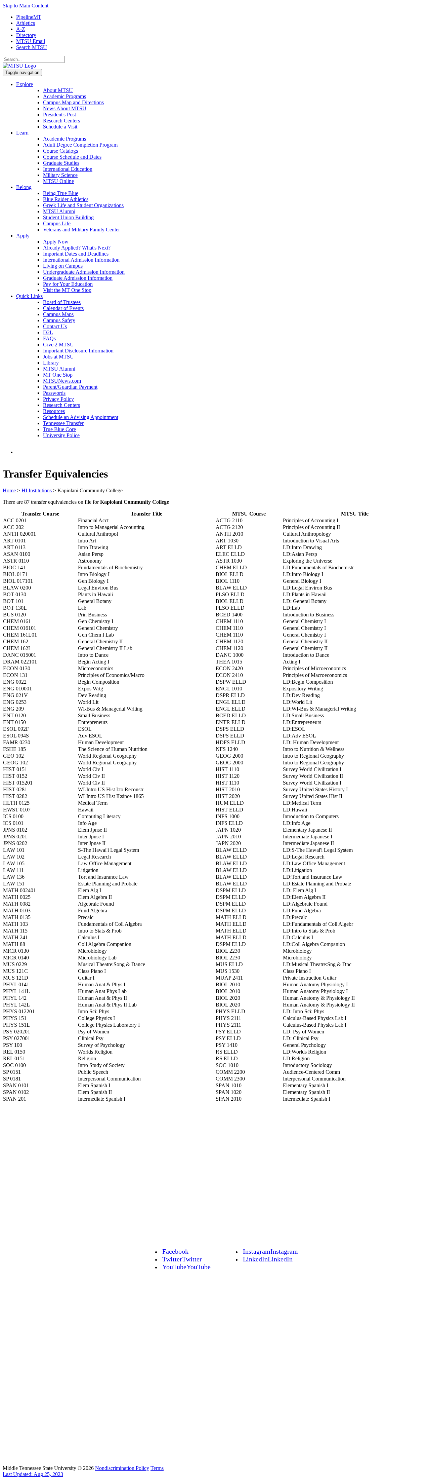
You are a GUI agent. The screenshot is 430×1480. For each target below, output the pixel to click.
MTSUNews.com (62, 381)
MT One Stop (58, 375)
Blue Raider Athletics (65, 199)
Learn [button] (22, 133)
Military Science (60, 175)
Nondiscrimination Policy (122, 1468)
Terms (157, 1468)
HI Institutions (37, 490)
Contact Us (55, 326)
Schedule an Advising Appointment (80, 417)
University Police (61, 435)
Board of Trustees (62, 302)
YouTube (186, 1266)
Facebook (175, 1251)
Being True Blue (60, 193)
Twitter (182, 1259)
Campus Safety (59, 320)
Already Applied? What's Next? (77, 248)
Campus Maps (58, 314)
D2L (48, 332)
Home (9, 490)
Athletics (25, 23)
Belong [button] (24, 187)
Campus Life (57, 223)
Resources (54, 411)
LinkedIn (268, 1259)
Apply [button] (23, 235)
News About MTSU (64, 108)
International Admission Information (81, 260)
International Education (67, 169)
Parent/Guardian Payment (70, 387)
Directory (26, 35)
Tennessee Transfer (63, 423)
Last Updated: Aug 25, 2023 (33, 1474)
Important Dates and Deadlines (76, 254)
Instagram (270, 1251)
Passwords (54, 393)
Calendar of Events (63, 308)
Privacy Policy (58, 399)
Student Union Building (68, 217)
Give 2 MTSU (58, 344)
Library (51, 363)
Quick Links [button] (29, 296)
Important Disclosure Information (78, 350)
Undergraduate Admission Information (84, 272)
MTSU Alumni (59, 211)
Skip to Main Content (25, 5)
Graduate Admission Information (78, 278)
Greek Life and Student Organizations (83, 205)
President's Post (59, 114)
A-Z (20, 29)
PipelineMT (28, 17)
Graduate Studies (61, 163)
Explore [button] (24, 84)
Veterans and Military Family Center (81, 229)
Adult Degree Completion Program (80, 145)
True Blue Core (59, 429)
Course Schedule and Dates (72, 157)
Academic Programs (64, 96)
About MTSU (58, 90)
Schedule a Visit (60, 126)
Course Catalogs (60, 151)
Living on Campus (63, 266)
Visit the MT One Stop (67, 290)
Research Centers (61, 120)
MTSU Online (58, 181)
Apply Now (56, 241)
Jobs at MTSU (58, 356)
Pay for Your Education (68, 284)
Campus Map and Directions (73, 102)
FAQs (49, 338)
